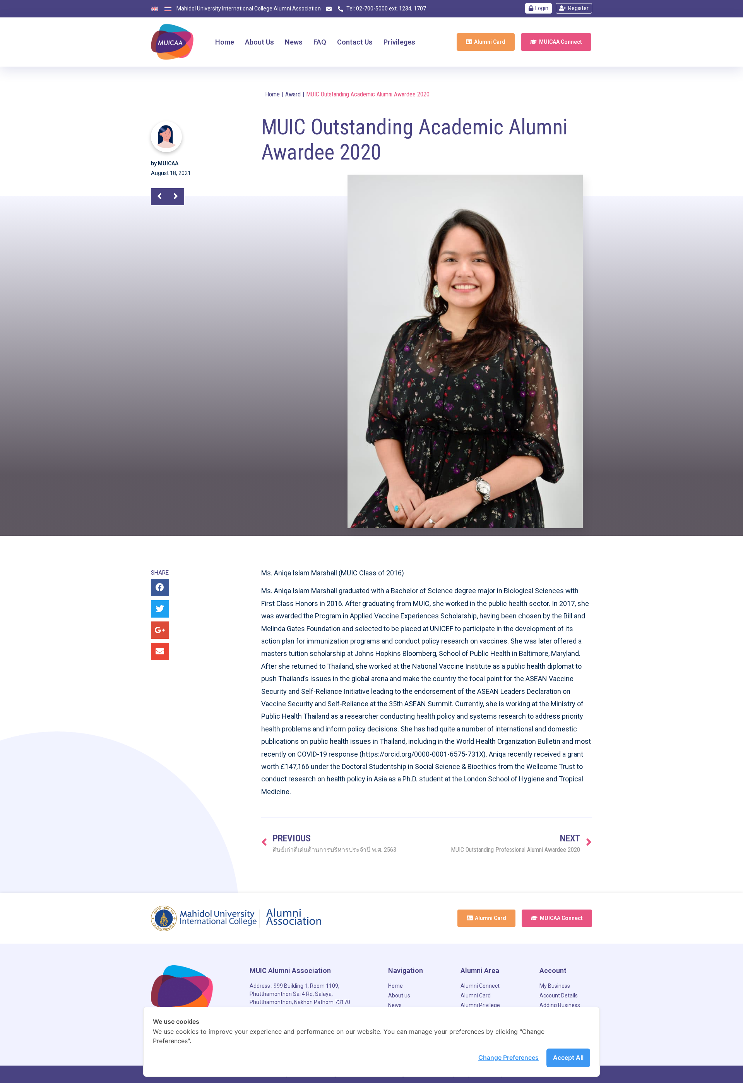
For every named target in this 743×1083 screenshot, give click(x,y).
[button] (486, 42)
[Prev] (162, 197)
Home (272, 94)
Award (293, 94)
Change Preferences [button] (508, 1057)
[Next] (173, 197)
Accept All (568, 1057)
